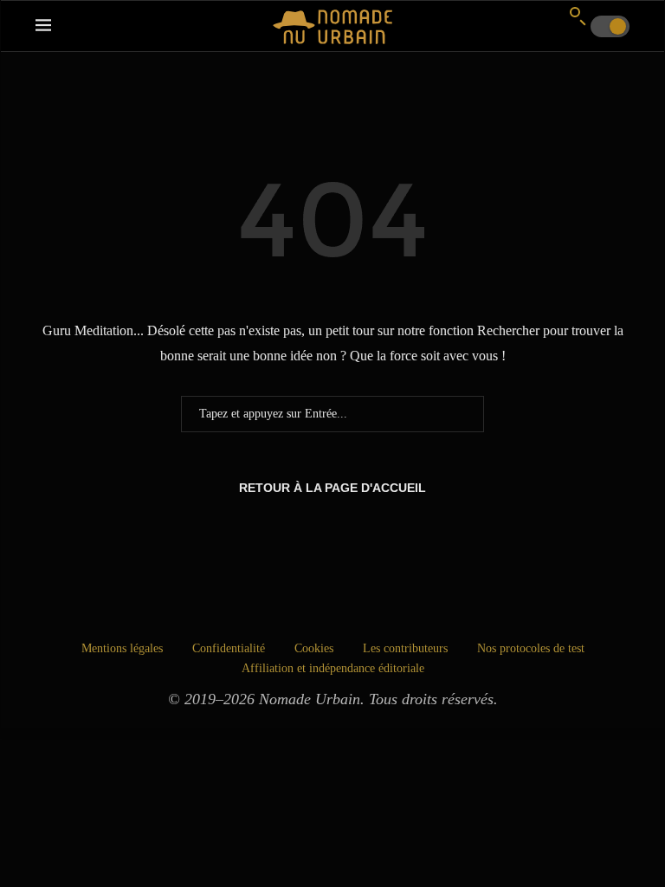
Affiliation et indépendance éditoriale (333, 668)
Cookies (313, 648)
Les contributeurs (405, 648)
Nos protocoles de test (530, 648)
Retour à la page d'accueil (332, 488)
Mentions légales (122, 648)
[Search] (577, 15)
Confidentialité (228, 648)
